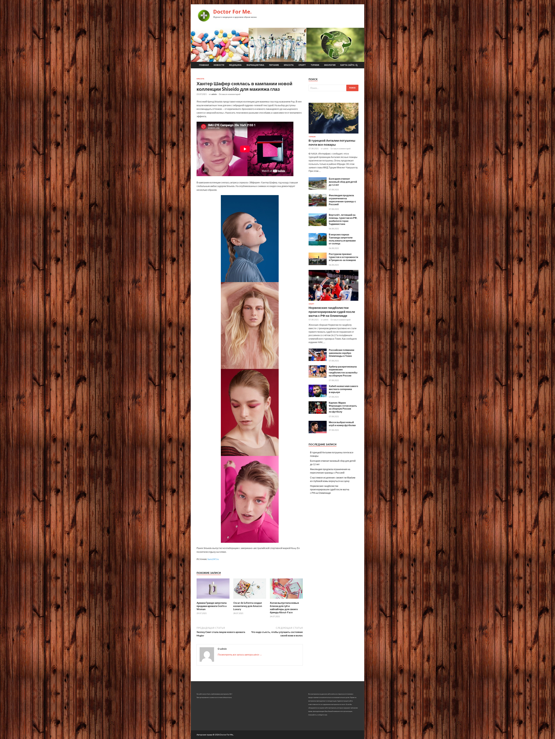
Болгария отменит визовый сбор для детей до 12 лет (343, 181)
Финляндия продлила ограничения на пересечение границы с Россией (342, 200)
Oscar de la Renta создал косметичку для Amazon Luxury (247, 606)
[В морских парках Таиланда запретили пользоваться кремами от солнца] (318, 244)
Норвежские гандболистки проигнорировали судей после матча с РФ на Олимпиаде (332, 311)
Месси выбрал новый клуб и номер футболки (342, 424)
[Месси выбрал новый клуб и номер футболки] (318, 432)
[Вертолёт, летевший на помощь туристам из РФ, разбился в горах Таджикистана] (318, 225)
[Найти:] (333, 88)
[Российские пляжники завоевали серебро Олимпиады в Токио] (318, 360)
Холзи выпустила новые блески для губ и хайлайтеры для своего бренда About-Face (284, 607)
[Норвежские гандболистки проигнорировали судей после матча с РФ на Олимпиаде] (333, 301)
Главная (204, 65)
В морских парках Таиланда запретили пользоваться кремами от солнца (342, 239)
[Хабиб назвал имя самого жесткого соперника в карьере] (318, 396)
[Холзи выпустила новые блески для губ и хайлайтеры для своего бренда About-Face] (286, 599)
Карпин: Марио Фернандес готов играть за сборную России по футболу (343, 407)
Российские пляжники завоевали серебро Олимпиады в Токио (341, 353)
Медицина (235, 65)
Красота (289, 65)
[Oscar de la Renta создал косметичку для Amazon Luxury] (249, 599)
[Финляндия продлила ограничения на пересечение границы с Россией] (318, 205)
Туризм (315, 65)
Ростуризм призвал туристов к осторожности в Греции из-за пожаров (343, 257)
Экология (329, 65)
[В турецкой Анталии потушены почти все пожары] (333, 134)
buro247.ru (213, 559)
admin (214, 94)
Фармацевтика (255, 65)
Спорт (302, 65)
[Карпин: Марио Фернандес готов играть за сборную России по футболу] (318, 412)
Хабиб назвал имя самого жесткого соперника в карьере (343, 389)
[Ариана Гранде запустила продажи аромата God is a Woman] (213, 599)
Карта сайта (347, 65)
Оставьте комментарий (229, 94)
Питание (274, 65)
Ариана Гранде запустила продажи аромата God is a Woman (211, 606)
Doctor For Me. (232, 11)
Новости (219, 65)
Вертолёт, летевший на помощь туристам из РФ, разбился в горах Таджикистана (343, 219)
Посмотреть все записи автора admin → (240, 654)
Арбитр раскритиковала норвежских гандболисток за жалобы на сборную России (343, 371)
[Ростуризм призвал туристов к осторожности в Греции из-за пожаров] (318, 264)
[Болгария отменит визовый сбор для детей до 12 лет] (318, 188)
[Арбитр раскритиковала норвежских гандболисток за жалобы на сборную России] (318, 376)
